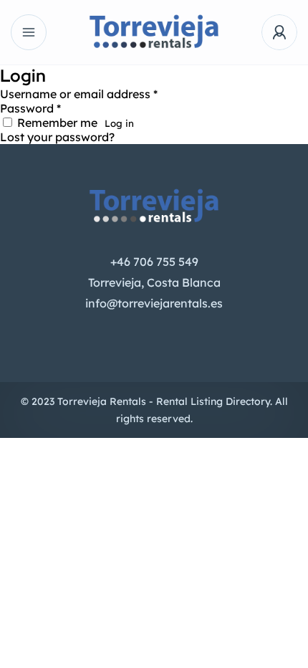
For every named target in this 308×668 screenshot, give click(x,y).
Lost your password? (57, 137)
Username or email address (79, 94)
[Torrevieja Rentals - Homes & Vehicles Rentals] (154, 32)
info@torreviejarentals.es (154, 303)
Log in (119, 123)
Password (30, 108)
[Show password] (195, 112)
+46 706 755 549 (154, 261)
